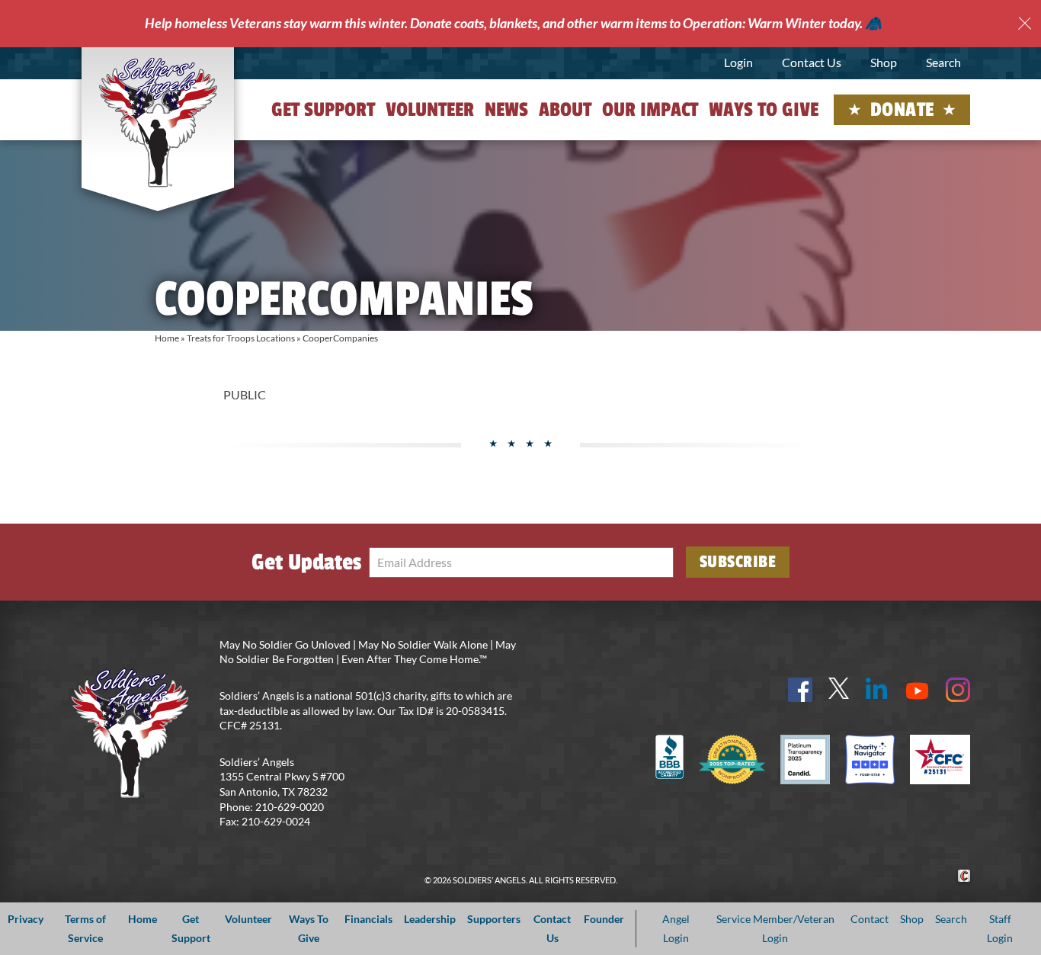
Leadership (430, 918)
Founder (604, 918)
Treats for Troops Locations (241, 338)
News (506, 109)
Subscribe (738, 562)
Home (167, 338)
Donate (902, 109)
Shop (883, 62)
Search (943, 62)
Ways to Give (763, 109)
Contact (869, 918)
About (565, 109)
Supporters (493, 918)
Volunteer (430, 109)
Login (738, 62)
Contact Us (811, 62)
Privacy (25, 918)
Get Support (323, 109)
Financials (368, 918)
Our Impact (650, 109)
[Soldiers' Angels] (158, 122)
